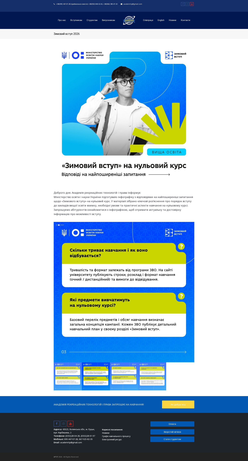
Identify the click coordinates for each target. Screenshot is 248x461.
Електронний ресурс (112, 439)
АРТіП (56, 457)
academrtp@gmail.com (132, 4)
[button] (56, 294)
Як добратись (178, 404)
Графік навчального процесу (116, 436)
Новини (105, 432)
